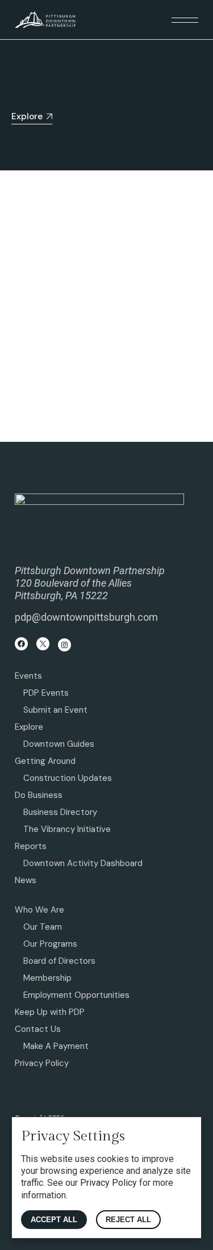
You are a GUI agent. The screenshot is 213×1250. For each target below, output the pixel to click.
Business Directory (60, 812)
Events (28, 676)
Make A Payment (56, 1046)
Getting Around (45, 761)
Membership (47, 978)
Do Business (38, 795)
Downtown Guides (58, 744)
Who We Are (39, 909)
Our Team (42, 927)
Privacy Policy (42, 1063)
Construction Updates (67, 778)
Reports (31, 846)
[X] (42, 643)
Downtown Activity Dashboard (83, 863)
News (25, 880)
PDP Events (46, 693)
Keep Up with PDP (50, 1012)
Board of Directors (59, 961)
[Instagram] (64, 644)
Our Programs (50, 944)
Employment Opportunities (76, 995)
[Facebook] (21, 643)
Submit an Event (55, 710)
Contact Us (38, 1029)
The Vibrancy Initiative (67, 829)
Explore (29, 727)
